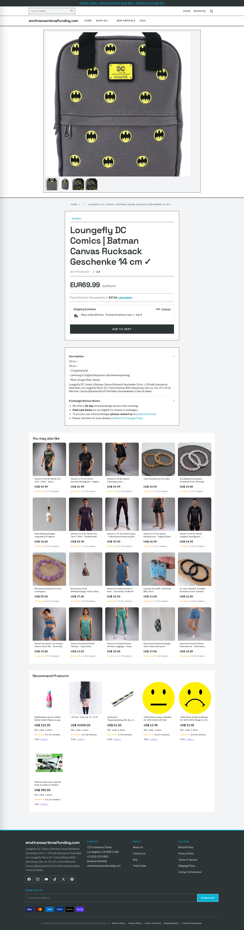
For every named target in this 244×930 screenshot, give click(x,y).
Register (200, 11)
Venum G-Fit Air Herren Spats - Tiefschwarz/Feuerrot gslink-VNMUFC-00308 (121, 535)
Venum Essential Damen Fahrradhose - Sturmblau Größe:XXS (192, 645)
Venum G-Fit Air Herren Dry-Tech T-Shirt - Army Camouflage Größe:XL (47, 480)
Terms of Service (187, 859)
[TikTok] (54, 879)
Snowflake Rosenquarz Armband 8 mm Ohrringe (192, 480)
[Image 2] (65, 184)
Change (166, 309)
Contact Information (189, 872)
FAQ (135, 859)
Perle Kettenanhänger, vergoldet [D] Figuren (44, 535)
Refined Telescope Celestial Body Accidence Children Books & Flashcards (47, 784)
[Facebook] (29, 879)
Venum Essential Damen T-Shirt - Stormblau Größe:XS (120, 590)
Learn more (125, 297)
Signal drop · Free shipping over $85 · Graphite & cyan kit (122, 3)
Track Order (139, 865)
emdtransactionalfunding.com (53, 20)
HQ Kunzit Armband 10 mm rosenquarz (47, 590)
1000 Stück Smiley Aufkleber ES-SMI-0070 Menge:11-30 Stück (194, 719)
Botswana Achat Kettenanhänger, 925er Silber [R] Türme (85, 590)
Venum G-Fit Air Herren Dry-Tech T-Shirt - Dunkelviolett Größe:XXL (84, 535)
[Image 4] (91, 184)
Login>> (44, 739)
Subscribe (208, 897)
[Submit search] (71, 11)
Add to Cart (121, 329)
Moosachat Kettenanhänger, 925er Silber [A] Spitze (157, 645)
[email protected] (146, 414)
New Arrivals (126, 20)
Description (76, 356)
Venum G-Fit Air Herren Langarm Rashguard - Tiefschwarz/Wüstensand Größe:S (192, 535)
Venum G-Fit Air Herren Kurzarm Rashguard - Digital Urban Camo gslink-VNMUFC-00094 (85, 480)
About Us (138, 847)
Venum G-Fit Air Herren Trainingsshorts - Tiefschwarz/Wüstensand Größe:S (119, 480)
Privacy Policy (186, 853)
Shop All (102, 20)
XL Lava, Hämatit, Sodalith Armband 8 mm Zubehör (192, 590)
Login (186, 11)
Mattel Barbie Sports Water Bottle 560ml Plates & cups (47, 718)
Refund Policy (185, 847)
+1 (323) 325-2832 (97, 856)
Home (88, 20)
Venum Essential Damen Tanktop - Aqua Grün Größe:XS (83, 645)
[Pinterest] (72, 879)
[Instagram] (37, 879)
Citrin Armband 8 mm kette (156, 478)
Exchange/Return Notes (84, 401)
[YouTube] (46, 879)
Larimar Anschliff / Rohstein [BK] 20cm (157, 590)
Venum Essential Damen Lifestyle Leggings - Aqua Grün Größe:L (119, 645)
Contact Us (139, 853)
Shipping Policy (186, 865)
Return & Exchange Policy (129, 418)
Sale (143, 20)
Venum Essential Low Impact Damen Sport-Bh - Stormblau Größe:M (48, 645)
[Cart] (211, 11)
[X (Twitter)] (63, 879)
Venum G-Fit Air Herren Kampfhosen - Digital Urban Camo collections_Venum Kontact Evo (157, 535)
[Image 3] (78, 184)
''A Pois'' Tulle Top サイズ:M (84, 717)
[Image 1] (52, 184)
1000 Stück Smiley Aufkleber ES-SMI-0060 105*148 (158, 718)
